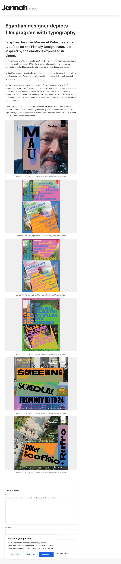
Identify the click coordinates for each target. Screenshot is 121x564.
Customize (15, 554)
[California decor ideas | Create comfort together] (19, 7)
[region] (31, 547)
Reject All (31, 554)
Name (8, 528)
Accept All (46, 554)
